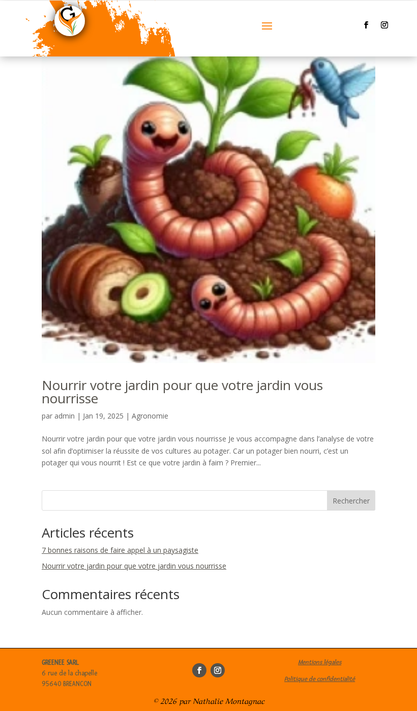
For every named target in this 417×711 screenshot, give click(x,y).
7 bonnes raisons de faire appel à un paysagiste (120, 550)
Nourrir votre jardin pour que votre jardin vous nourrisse (182, 391)
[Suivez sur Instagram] (384, 25)
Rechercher (351, 501)
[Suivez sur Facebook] (366, 25)
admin (64, 416)
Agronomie (150, 416)
